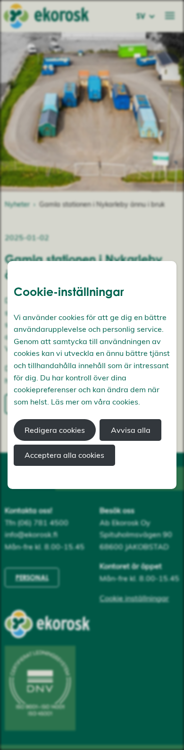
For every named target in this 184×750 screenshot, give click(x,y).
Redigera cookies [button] (55, 430)
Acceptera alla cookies (64, 455)
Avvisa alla (131, 430)
